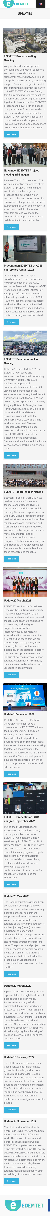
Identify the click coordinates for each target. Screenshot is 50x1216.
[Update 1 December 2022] (25, 697)
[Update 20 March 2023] (25, 582)
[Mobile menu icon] (45, 4)
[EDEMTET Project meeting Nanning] (25, 40)
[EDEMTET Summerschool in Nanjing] (25, 343)
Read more (11, 134)
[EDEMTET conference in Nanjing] (25, 476)
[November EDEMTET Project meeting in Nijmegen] (25, 155)
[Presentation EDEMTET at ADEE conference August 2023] (25, 248)
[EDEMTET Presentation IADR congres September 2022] (25, 798)
